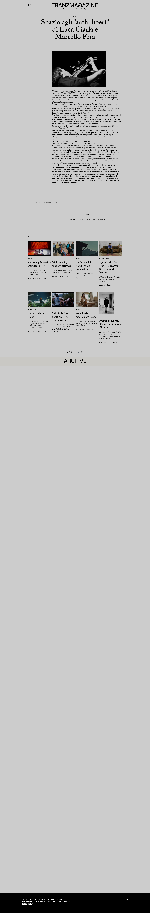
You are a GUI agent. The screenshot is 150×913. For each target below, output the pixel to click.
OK (127, 899)
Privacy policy (27, 904)
